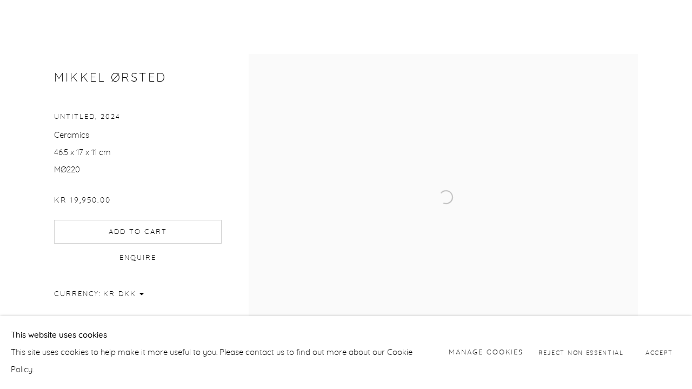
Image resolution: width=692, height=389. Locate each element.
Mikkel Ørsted (110, 78)
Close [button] (668, 24)
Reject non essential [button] (581, 353)
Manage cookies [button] (486, 352)
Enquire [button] (137, 257)
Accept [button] (659, 353)
